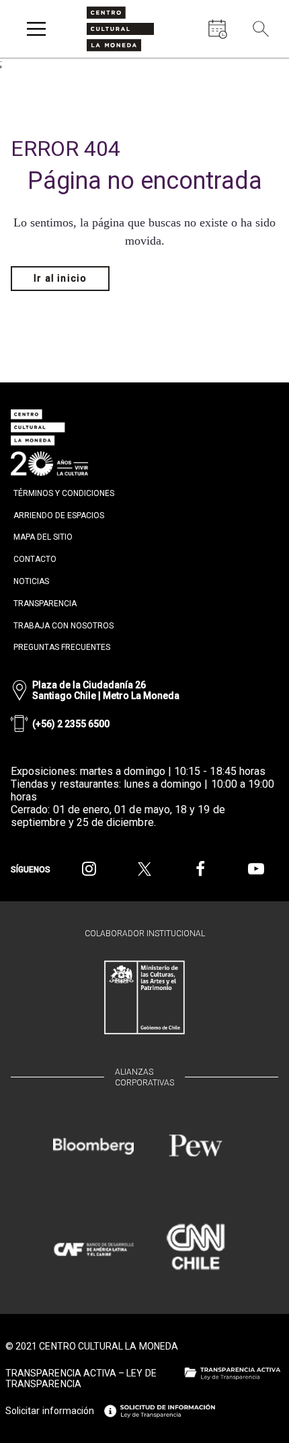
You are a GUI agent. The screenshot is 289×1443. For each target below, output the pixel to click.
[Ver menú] (36, 28)
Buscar (262, 60)
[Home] (120, 28)
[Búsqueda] (261, 29)
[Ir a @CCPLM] (89, 869)
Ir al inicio (60, 278)
